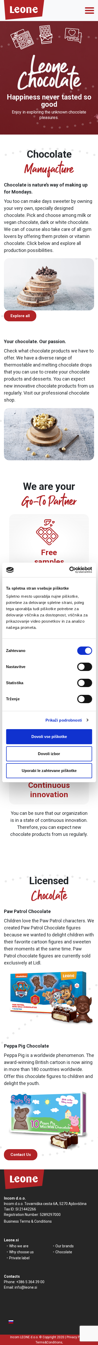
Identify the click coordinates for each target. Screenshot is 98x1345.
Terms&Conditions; (49, 1342)
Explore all (20, 316)
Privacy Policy (77, 1337)
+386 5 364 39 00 (30, 1282)
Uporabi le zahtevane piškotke (49, 770)
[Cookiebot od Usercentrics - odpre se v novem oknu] (70, 570)
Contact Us (20, 1154)
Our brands (64, 1246)
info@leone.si (26, 1287)
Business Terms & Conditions (28, 1221)
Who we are (18, 1246)
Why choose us (21, 1252)
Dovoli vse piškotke (49, 736)
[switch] (84, 667)
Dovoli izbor (49, 753)
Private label (19, 1258)
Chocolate (63, 1252)
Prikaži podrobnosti (63, 720)
